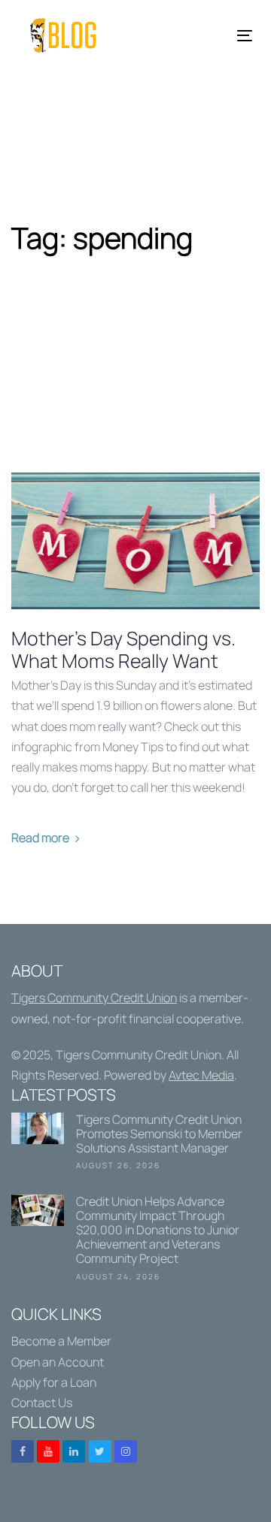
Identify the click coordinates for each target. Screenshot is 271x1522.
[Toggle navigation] (213, 35)
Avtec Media (201, 1075)
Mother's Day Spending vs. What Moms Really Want (123, 649)
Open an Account (57, 1362)
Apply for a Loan (53, 1382)
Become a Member (61, 1341)
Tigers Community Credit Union (94, 997)
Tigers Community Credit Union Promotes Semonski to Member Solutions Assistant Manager (135, 1144)
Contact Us (41, 1402)
